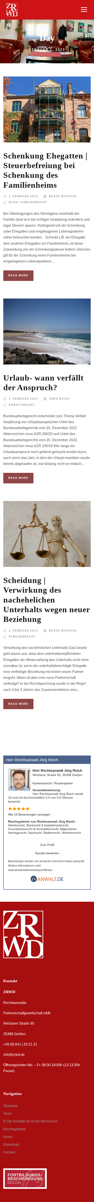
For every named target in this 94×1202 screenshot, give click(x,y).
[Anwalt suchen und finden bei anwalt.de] (47, 881)
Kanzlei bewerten (47, 853)
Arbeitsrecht (22, 404)
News (7, 1137)
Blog (13, 202)
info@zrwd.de (14, 1054)
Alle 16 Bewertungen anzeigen (29, 814)
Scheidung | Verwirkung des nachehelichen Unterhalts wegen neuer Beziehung (46, 600)
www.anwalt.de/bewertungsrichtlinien (30, 870)
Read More (18, 275)
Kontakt (9, 1152)
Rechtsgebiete (14, 1129)
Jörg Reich (59, 398)
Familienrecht (33, 202)
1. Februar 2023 (23, 196)
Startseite (10, 1106)
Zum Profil (47, 845)
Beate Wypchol (63, 196)
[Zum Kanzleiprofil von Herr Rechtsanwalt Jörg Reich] (19, 779)
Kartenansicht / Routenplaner (53, 783)
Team (7, 1113)
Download (11, 1144)
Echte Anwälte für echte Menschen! (30, 1121)
